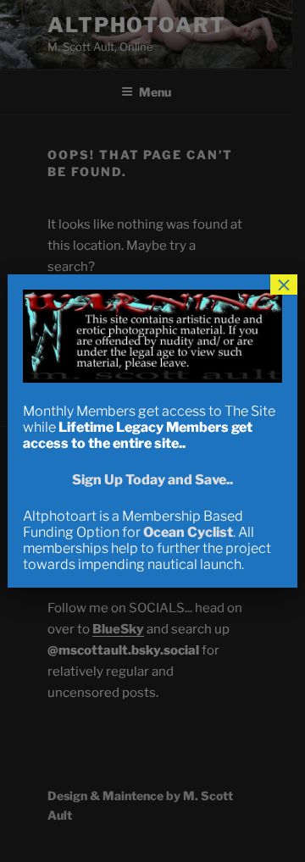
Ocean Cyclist (188, 532)
